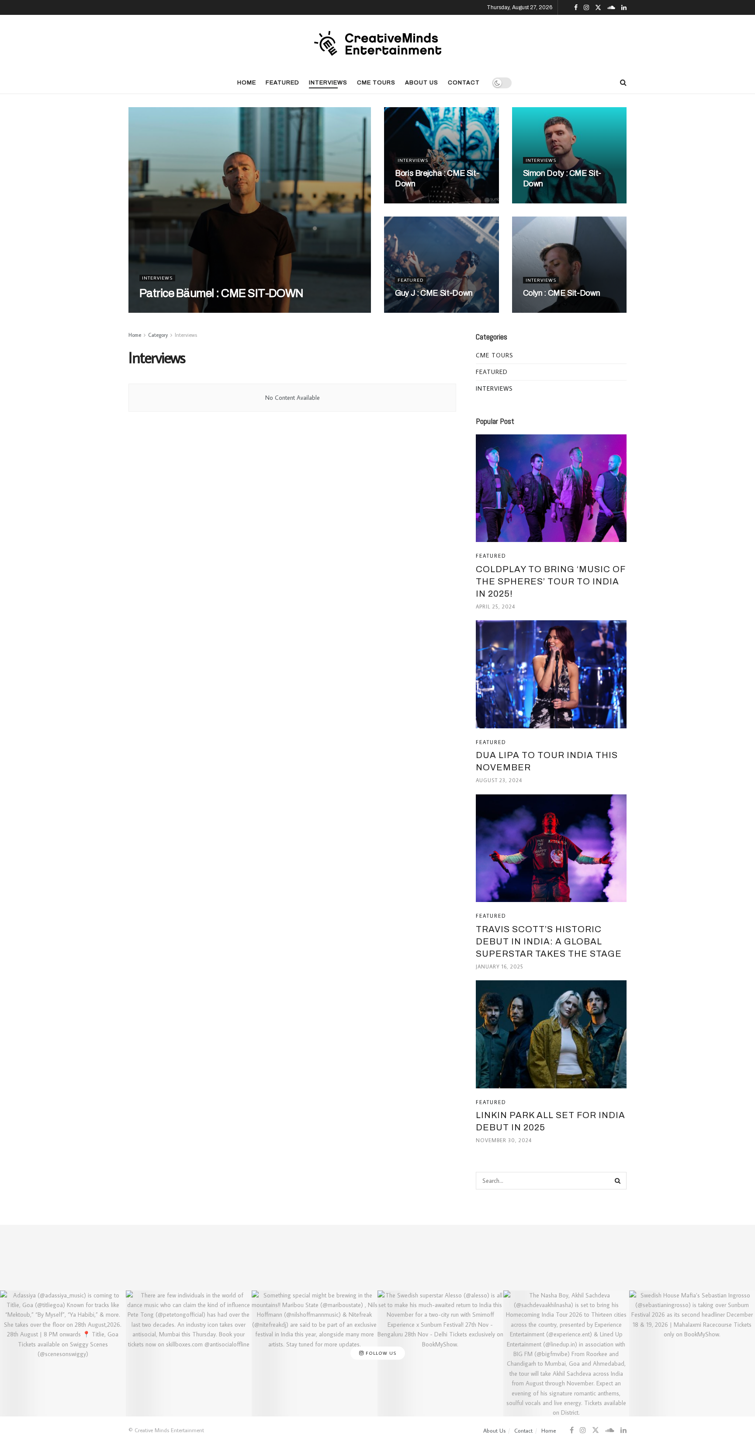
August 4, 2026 (422, 200)
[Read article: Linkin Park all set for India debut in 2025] (551, 1034)
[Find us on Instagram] (586, 7)
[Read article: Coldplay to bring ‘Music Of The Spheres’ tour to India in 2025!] (551, 488)
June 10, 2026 (547, 200)
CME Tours (376, 83)
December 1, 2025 (425, 310)
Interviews (328, 83)
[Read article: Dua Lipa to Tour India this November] (551, 674)
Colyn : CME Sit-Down (561, 293)
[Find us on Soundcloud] (611, 7)
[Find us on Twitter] (598, 7)
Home (246, 83)
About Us (421, 83)
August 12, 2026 (193, 310)
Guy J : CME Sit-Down (434, 293)
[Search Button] (623, 83)
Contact (464, 83)
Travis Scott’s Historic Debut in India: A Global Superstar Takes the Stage (549, 941)
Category (158, 335)
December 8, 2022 (554, 310)
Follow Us (380, 1353)
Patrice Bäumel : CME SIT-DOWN (221, 293)
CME (154, 310)
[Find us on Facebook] (576, 7)
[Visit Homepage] (377, 43)
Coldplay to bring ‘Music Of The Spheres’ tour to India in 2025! (550, 581)
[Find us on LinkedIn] (624, 7)
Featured (282, 83)
